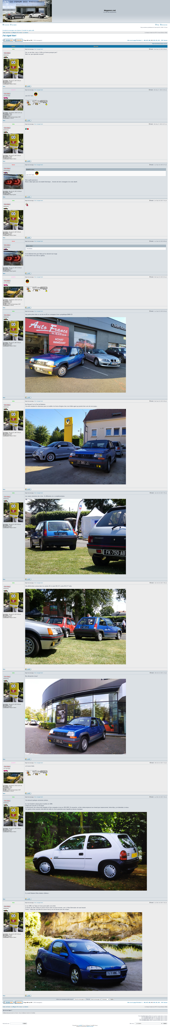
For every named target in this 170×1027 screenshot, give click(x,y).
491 (156, 40)
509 (162, 40)
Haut (4, 86)
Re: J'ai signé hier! (39, 49)
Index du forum (6, 32)
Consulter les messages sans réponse (11, 30)
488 (149, 40)
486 (145, 40)
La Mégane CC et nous (16, 32)
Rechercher (164, 24)
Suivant (165, 40)
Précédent (138, 40)
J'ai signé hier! (9, 35)
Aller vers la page (131, 40)
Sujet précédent (156, 43)
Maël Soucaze (90, 1026)
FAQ (158, 24)
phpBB (80, 1025)
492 (159, 40)
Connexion (6, 24)
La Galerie (25, 32)
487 (147, 40)
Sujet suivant (164, 43)
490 (154, 40)
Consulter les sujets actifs (28, 30)
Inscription (14, 24)
